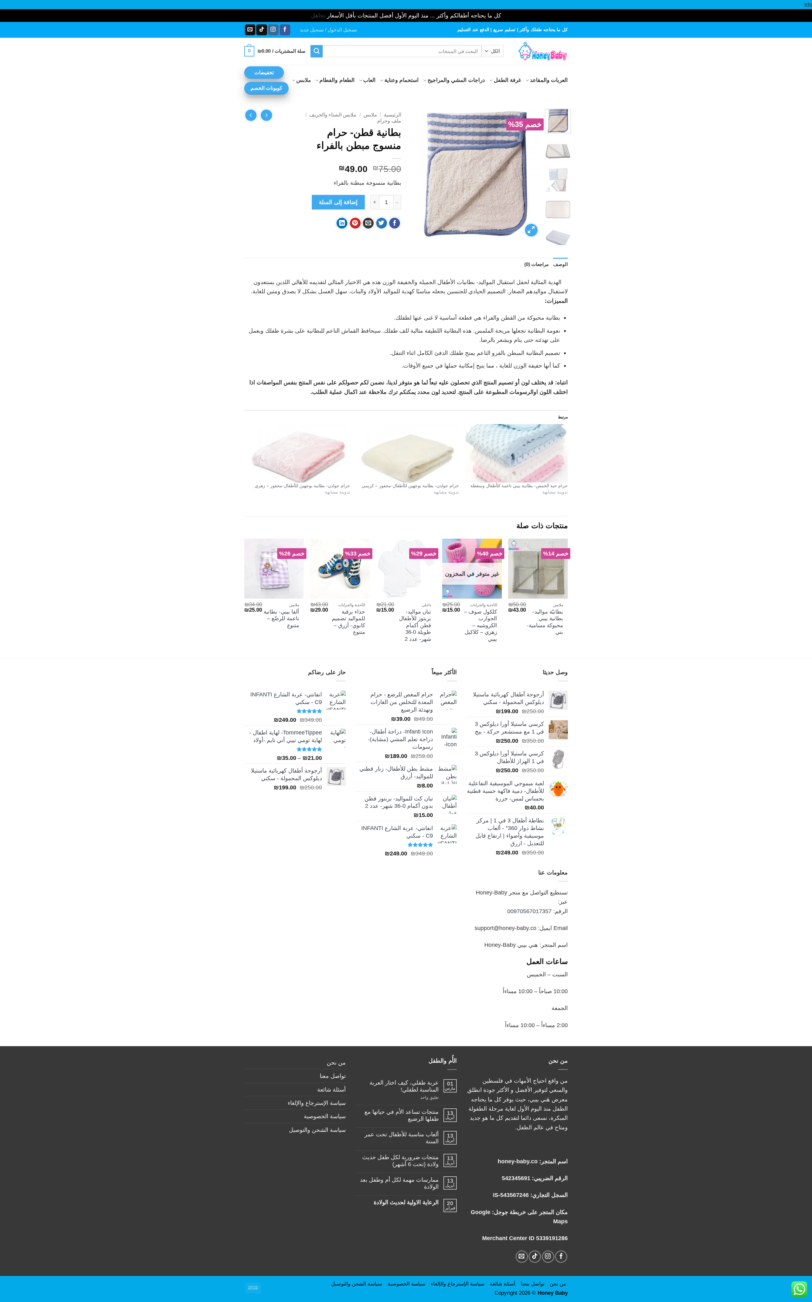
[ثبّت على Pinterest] (355, 223)
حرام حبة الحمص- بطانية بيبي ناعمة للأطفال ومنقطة (519, 485)
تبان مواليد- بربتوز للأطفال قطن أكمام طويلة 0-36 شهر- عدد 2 (415, 625)
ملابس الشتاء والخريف (333, 114)
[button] (328, 29)
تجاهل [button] (318, 15)
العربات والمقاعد (549, 80)
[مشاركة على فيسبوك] (395, 223)
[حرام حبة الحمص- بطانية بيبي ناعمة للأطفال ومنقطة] (516, 453)
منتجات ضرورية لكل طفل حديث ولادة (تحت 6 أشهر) (400, 1160)
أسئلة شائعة (331, 1089)
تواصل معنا (333, 1076)
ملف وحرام (389, 120)
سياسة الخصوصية (325, 1116)
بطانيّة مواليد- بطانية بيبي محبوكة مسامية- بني (545, 622)
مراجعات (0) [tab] (536, 264)
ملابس (303, 80)
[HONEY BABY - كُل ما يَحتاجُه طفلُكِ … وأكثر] (540, 51)
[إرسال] (317, 51)
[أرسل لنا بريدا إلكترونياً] (250, 29)
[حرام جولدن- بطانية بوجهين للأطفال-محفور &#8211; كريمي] (408, 453)
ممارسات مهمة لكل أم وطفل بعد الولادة (399, 1183)
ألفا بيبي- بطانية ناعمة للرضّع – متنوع (281, 618)
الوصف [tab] (560, 264)
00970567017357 (529, 911)
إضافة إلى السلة (338, 202)
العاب (369, 80)
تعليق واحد (422, 1097)
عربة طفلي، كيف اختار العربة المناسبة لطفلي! (404, 1086)
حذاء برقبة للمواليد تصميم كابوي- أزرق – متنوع (348, 622)
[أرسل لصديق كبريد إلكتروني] (368, 223)
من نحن (336, 1062)
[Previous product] (251, 115)
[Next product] (266, 115)
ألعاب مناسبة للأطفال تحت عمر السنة (401, 1138)
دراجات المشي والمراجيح (456, 80)
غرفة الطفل (507, 80)
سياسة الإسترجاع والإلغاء (317, 1102)
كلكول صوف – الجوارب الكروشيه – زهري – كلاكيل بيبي (480, 625)
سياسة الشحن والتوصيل (317, 1129)
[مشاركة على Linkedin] (342, 223)
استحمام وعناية (401, 80)
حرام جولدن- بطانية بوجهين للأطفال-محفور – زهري (302, 485)
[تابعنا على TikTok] (261, 29)
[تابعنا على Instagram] (273, 29)
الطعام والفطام (336, 80)
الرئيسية (392, 114)
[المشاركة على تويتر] (382, 223)
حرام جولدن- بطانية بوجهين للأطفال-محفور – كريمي (410, 485)
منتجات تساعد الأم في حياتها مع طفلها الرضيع (401, 1115)
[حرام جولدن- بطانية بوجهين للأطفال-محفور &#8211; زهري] (298, 453)
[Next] (416, 174)
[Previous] (530, 174)
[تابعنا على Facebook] (285, 29)
